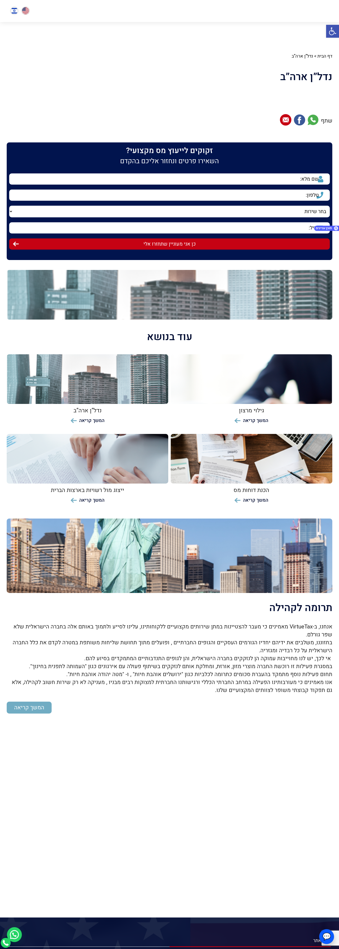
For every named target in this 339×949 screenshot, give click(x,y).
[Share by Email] (285, 121)
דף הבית (324, 56)
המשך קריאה (29, 708)
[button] (332, 31)
